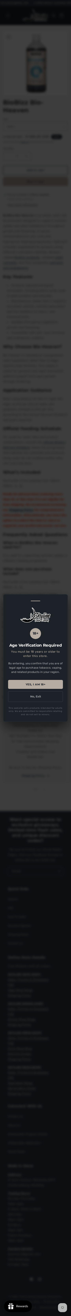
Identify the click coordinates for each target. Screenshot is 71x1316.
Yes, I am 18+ (36, 684)
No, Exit (35, 696)
